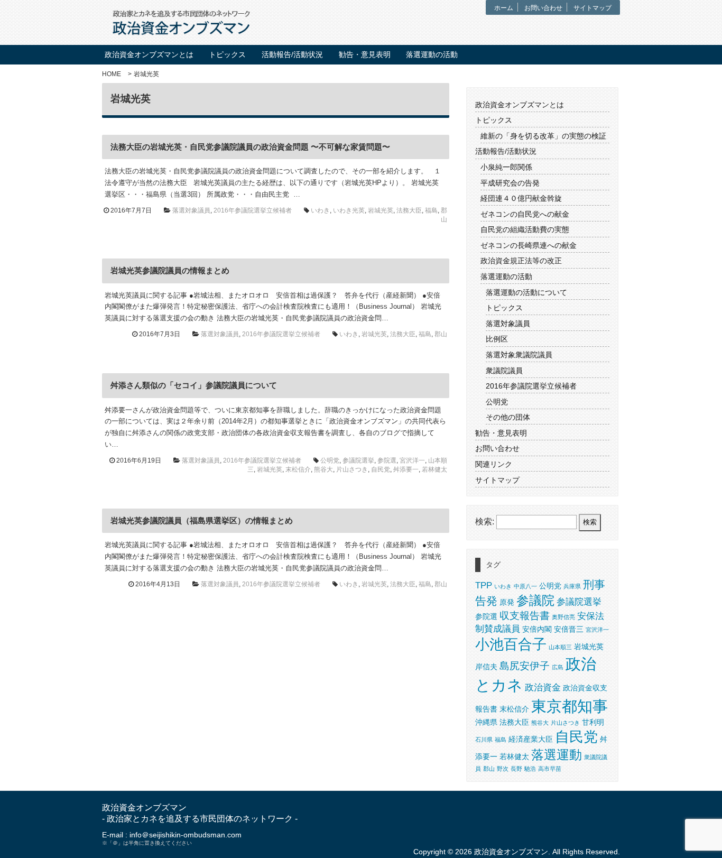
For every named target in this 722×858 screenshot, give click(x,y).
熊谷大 (323, 469)
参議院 (535, 600)
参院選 (386, 460)
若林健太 (434, 469)
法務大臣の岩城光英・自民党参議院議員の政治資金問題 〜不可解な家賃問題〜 (250, 146)
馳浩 (530, 768)
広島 (557, 667)
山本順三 (560, 647)
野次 (502, 768)
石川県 (484, 739)
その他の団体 (508, 417)
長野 (516, 768)
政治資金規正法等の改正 (521, 260)
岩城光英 (380, 210)
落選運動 (556, 755)
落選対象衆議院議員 (519, 354)
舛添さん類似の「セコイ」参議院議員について (193, 385)
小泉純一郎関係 (506, 167)
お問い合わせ (543, 8)
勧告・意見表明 (365, 55)
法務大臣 (409, 210)
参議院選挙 (358, 460)
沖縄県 (486, 722)
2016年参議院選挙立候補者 (253, 210)
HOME (111, 74)
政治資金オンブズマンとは (149, 55)
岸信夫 (486, 666)
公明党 (329, 460)
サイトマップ (592, 8)
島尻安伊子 (524, 665)
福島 (431, 210)
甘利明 (593, 722)
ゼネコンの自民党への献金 (524, 214)
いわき (320, 210)
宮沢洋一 (412, 460)
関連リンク (493, 464)
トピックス (227, 55)
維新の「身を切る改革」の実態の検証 (543, 136)
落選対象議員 (191, 210)
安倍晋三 (569, 629)
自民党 (380, 469)
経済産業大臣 (530, 739)
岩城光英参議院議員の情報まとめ (169, 270)
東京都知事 (569, 706)
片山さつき (352, 469)
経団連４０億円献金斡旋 (521, 198)
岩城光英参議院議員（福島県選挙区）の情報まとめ (201, 520)
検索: (484, 521)
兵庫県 (572, 586)
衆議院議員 (504, 370)
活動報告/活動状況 (292, 55)
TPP (483, 585)
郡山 (440, 334)
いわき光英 (349, 210)
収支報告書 (524, 615)
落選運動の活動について (526, 292)
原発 (506, 602)
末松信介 (298, 469)
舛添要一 (406, 469)
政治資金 (543, 687)
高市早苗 (549, 768)
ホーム (503, 8)
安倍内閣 (537, 629)
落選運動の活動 (432, 55)
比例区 (497, 339)
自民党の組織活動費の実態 (524, 229)
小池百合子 (511, 644)
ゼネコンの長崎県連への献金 (528, 245)
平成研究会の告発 (510, 183)
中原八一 (525, 586)
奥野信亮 (563, 617)
